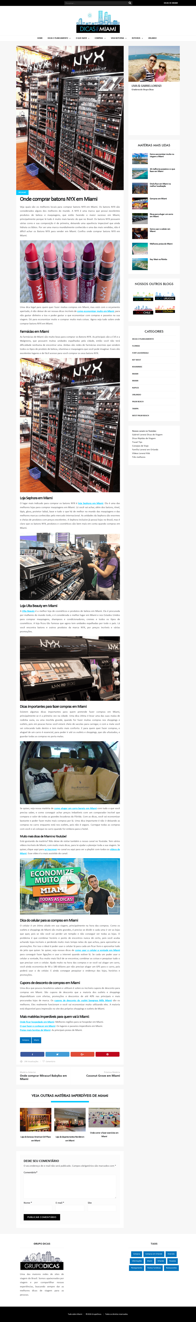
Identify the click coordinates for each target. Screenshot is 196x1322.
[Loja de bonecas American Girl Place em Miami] (35, 1119)
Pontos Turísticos (154, 1268)
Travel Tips (137, 442)
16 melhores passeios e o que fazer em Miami (162, 170)
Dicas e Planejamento (58, 38)
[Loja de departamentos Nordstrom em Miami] (70, 1119)
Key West (136, 360)
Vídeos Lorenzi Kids (141, 453)
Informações (137, 1261)
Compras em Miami (158, 199)
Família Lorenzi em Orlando (145, 450)
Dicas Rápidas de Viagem (144, 438)
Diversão (171, 1254)
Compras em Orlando (153, 1254)
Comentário (50, 1062)
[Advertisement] (154, 113)
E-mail (60, 1203)
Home (40, 38)
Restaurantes (171, 1268)
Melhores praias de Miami (161, 244)
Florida (136, 346)
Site (90, 1203)
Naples (135, 388)
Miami (22, 192)
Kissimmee (137, 367)
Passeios (172, 1261)
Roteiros (136, 38)
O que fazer (81, 38)
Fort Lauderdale (140, 353)
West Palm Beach (140, 416)
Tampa (135, 409)
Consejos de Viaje (140, 446)
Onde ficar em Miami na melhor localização (160, 185)
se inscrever (50, 849)
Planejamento (136, 1268)
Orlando (152, 38)
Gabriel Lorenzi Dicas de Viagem (147, 435)
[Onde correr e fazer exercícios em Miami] (104, 1117)
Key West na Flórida (158, 259)
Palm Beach (137, 402)
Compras (99, 38)
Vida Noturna (117, 38)
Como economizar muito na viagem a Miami (162, 155)
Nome (28, 1203)
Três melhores (138, 457)
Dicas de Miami (171, 3)
